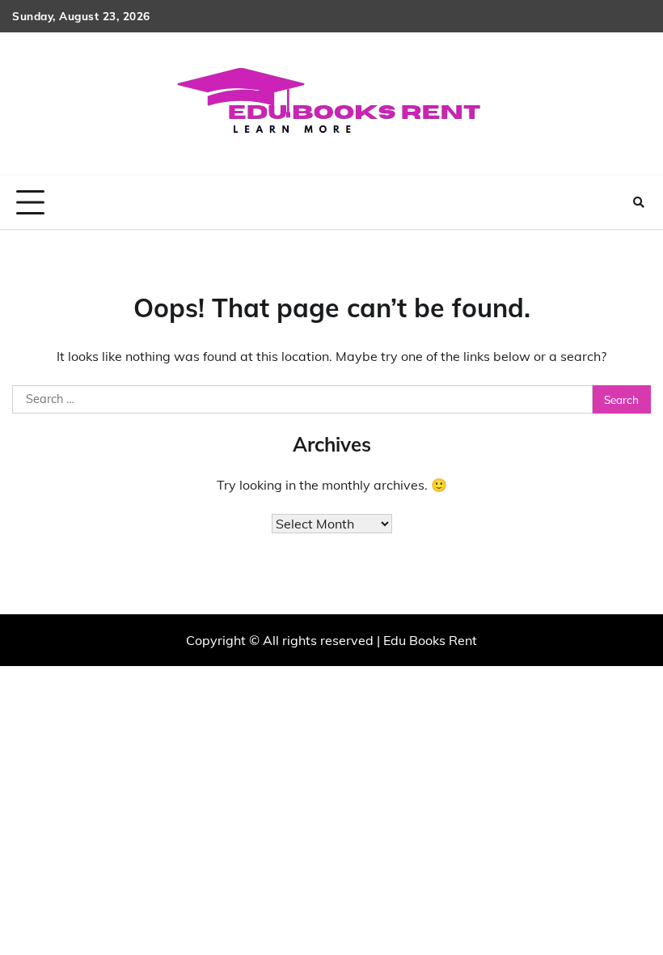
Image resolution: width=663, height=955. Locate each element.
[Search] (639, 202)
